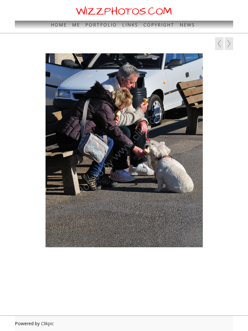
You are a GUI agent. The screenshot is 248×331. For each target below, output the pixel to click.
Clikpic (47, 323)
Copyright (158, 25)
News (187, 25)
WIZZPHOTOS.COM (124, 11)
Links (130, 25)
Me (76, 25)
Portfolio (101, 25)
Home (59, 25)
